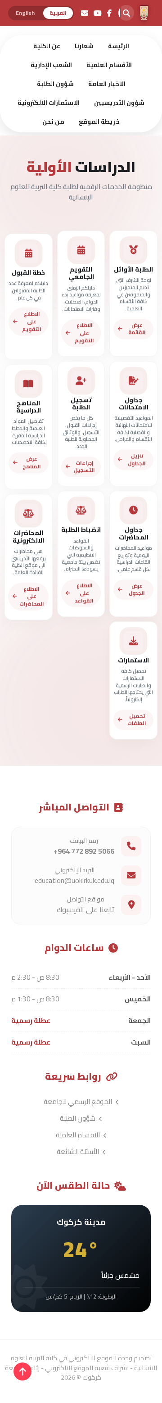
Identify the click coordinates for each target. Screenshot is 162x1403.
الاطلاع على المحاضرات (31, 596)
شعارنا (84, 46)
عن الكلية (46, 46)
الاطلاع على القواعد (84, 592)
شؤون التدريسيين (119, 103)
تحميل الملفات (136, 719)
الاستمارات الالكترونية (49, 103)
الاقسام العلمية (78, 1134)
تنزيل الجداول (137, 459)
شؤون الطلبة (55, 84)
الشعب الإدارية (51, 65)
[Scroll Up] (23, 1371)
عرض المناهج (31, 462)
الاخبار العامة (107, 84)
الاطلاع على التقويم (84, 332)
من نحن (53, 121)
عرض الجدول (137, 589)
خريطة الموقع (99, 121)
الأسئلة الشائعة (78, 1151)
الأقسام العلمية (109, 65)
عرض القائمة (137, 328)
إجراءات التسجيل (84, 466)
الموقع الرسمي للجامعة (78, 1101)
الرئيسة (118, 46)
